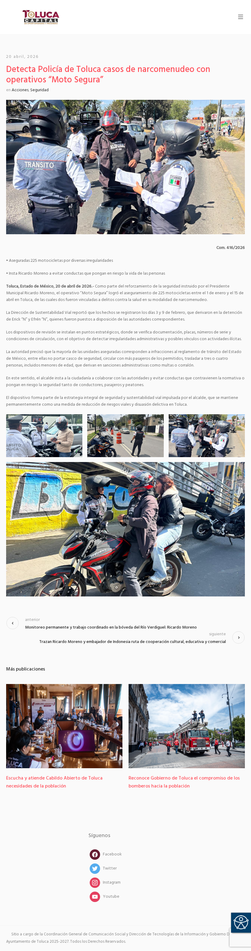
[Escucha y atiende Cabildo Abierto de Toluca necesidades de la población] (64, 726)
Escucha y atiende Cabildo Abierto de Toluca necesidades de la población (54, 782)
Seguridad (39, 90)
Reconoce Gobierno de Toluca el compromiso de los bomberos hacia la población (184, 782)
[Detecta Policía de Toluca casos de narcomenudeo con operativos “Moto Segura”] (125, 167)
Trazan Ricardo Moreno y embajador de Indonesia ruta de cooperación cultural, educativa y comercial (132, 641)
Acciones (20, 90)
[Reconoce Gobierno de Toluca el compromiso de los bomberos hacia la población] (187, 726)
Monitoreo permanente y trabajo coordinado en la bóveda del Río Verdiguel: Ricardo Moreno (111, 627)
